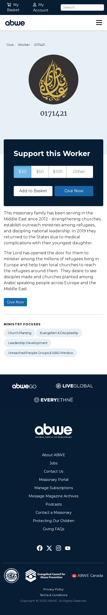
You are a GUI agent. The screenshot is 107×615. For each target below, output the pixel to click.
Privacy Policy (53, 589)
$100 (57, 171)
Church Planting (19, 333)
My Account (40, 7)
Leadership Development (27, 343)
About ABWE (53, 455)
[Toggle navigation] (99, 23)
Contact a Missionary (54, 512)
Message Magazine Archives (53, 496)
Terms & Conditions (53, 595)
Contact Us (53, 471)
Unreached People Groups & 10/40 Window (40, 353)
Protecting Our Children (53, 521)
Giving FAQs (53, 529)
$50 (40, 171)
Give (10, 45)
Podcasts (54, 504)
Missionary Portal (53, 479)
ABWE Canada (90, 575)
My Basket (13, 7)
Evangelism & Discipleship (59, 333)
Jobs (53, 463)
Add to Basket (33, 190)
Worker (24, 45)
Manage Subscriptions (53, 488)
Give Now (15, 302)
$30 (22, 171)
